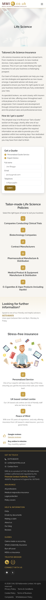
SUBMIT (10, 188)
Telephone (8, 179)
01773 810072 (12, 459)
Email (6, 171)
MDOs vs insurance (12, 552)
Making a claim (10, 519)
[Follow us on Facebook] (7, 572)
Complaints (9, 597)
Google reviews (14, 437)
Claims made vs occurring (15, 541)
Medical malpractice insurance (17, 492)
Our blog (8, 526)
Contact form (12, 467)
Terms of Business (24, 593)
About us (8, 522)
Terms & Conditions (25, 589)
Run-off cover (10, 549)
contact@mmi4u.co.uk (16, 463)
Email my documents (13, 515)
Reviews (8, 530)
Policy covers (10, 500)
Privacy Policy (10, 589)
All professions (10, 489)
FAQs (7, 511)
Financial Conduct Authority (16, 477)
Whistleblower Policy (24, 597)
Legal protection (11, 496)
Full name (8, 163)
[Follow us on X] (12, 572)
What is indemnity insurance (16, 545)
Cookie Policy (10, 593)
